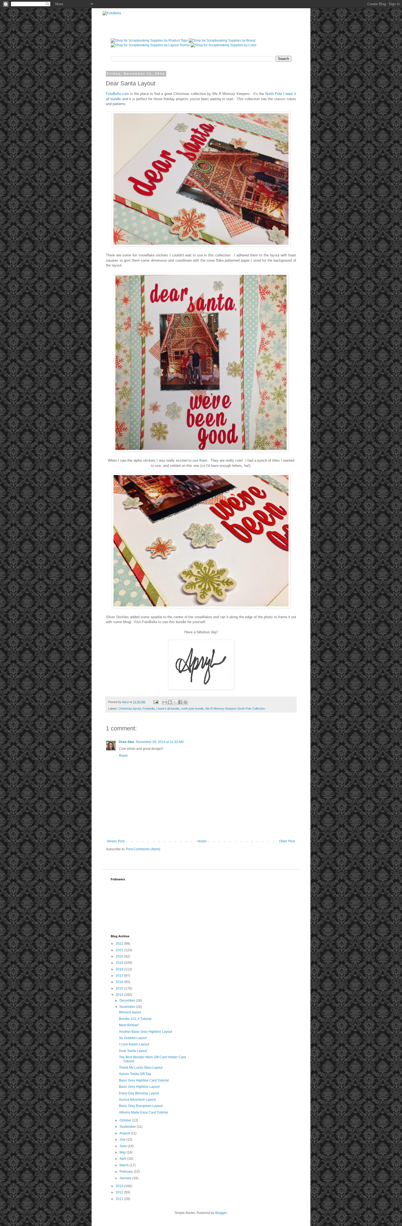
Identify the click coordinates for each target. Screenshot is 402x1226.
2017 (120, 976)
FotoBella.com (117, 94)
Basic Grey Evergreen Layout (140, 1106)
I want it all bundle (167, 708)
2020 (120, 956)
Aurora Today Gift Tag (135, 1074)
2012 (120, 1192)
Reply (123, 755)
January (126, 1178)
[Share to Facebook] (180, 702)
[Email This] (164, 702)
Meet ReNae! (129, 1025)
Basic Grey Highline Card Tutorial (144, 1080)
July (123, 1139)
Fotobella (148, 708)
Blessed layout (130, 1012)
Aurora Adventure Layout (137, 1099)
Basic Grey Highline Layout (139, 1087)
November (128, 1007)
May (123, 1152)
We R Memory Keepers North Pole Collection (235, 708)
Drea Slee (126, 742)
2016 (120, 982)
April (123, 1159)
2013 (120, 1186)
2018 (120, 969)
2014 (120, 995)
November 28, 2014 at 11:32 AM (159, 742)
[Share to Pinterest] (185, 702)
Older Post (287, 841)
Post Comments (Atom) (143, 849)
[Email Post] (155, 702)
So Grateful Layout (133, 1038)
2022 (120, 943)
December (128, 1000)
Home (201, 841)
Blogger (221, 1213)
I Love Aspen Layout (134, 1044)
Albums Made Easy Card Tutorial (143, 1112)
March (125, 1165)
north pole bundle (192, 708)
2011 (120, 1199)
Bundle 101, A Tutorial (135, 1019)
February (127, 1171)
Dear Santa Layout (133, 1051)
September (128, 1127)
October (126, 1120)
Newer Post (115, 841)
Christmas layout (129, 708)
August (125, 1133)
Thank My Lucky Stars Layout (140, 1067)
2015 (120, 988)
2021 (120, 950)
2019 (120, 963)
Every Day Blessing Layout (139, 1093)
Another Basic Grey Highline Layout (145, 1032)
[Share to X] (175, 702)
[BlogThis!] (170, 702)
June (124, 1146)
